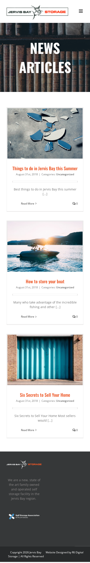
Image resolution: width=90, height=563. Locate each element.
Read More (27, 203)
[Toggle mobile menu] (81, 11)
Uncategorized (65, 174)
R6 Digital (77, 552)
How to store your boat (45, 281)
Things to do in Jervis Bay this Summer (45, 168)
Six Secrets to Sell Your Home (45, 394)
